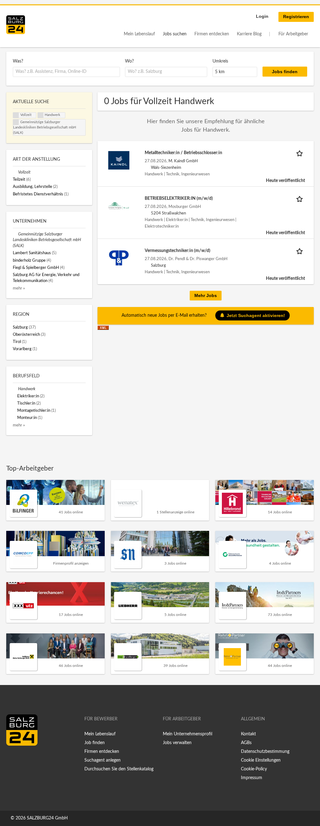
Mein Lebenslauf (139, 34)
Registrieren (296, 16)
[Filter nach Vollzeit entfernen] (15, 172)
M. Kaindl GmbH (183, 161)
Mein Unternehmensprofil (187, 734)
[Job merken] (300, 153)
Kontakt (248, 734)
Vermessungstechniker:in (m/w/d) (177, 251)
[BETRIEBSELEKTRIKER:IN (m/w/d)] (118, 206)
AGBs (246, 743)
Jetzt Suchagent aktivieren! (256, 315)
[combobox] (66, 72)
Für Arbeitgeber (293, 34)
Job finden (94, 743)
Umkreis (220, 61)
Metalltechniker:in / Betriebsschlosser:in (183, 153)
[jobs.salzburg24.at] (15, 24)
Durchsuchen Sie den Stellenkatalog (118, 769)
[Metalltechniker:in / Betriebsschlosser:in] (118, 160)
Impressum (251, 778)
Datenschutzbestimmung (265, 751)
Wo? (129, 61)
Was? (18, 61)
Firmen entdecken (211, 34)
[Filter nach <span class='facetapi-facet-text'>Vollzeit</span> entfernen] (16, 115)
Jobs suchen (175, 34)
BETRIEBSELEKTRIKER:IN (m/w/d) (179, 198)
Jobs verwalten (177, 743)
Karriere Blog (249, 34)
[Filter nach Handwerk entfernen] (15, 389)
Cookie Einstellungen (261, 760)
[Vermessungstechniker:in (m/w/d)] (118, 258)
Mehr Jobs (205, 295)
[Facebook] (13, 758)
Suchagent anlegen (102, 760)
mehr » (19, 288)
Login (262, 16)
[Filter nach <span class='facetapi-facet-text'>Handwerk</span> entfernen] (40, 115)
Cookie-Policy (254, 769)
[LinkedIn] (22, 758)
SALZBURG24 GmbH (47, 818)
